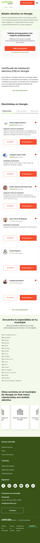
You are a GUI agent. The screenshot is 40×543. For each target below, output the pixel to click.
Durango (7, 348)
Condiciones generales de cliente (20, 528)
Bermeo (6, 343)
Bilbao (6, 345)
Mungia (6, 367)
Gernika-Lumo (8, 359)
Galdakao (7, 356)
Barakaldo (7, 337)
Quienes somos (6, 447)
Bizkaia (5, 7)
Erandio (6, 351)
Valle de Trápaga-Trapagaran (13, 380)
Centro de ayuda (7, 454)
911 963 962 (5, 497)
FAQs (3, 451)
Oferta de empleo (7, 470)
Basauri (6, 340)
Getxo (6, 362)
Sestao (6, 375)
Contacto (12, 510)
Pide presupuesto (27, 3)
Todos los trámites (7, 466)
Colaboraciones (6, 473)
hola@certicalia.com (8, 503)
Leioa (5, 364)
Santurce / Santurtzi (10, 372)
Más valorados (21, 111)
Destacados (6, 111)
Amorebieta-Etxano (10, 335)
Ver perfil (10, 142)
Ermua (6, 354)
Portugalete (8, 370)
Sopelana (7, 378)
